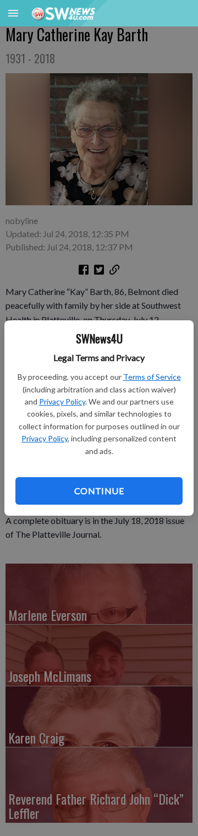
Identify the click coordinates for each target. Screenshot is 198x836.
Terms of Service (152, 376)
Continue (99, 490)
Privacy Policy (62, 401)
